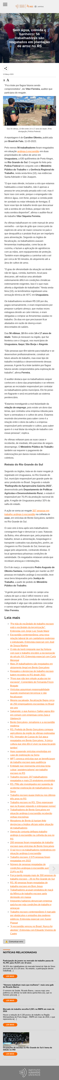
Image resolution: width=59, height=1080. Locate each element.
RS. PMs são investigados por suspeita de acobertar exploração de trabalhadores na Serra (31, 788)
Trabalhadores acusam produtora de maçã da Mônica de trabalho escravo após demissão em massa (31, 893)
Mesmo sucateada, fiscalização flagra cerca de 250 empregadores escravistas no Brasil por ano (32, 704)
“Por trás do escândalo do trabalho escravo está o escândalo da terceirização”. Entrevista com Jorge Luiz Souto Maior (32, 627)
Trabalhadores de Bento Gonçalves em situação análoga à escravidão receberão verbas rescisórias (31, 813)
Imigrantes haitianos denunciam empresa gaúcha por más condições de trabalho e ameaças (31, 904)
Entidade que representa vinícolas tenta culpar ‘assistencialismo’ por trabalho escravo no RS (30, 769)
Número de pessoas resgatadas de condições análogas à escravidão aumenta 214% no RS (32, 868)
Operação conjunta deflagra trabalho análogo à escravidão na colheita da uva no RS (32, 835)
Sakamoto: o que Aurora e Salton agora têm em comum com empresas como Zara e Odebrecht (32, 715)
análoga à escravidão (28, 151)
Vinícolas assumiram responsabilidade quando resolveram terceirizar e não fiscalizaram (30, 693)
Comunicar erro (14, 941)
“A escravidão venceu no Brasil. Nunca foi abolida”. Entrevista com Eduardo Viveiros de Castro (33, 930)
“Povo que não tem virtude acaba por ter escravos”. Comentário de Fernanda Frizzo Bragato (32, 682)
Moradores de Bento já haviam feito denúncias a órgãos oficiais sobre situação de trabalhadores (31, 824)
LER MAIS (10, 976)
